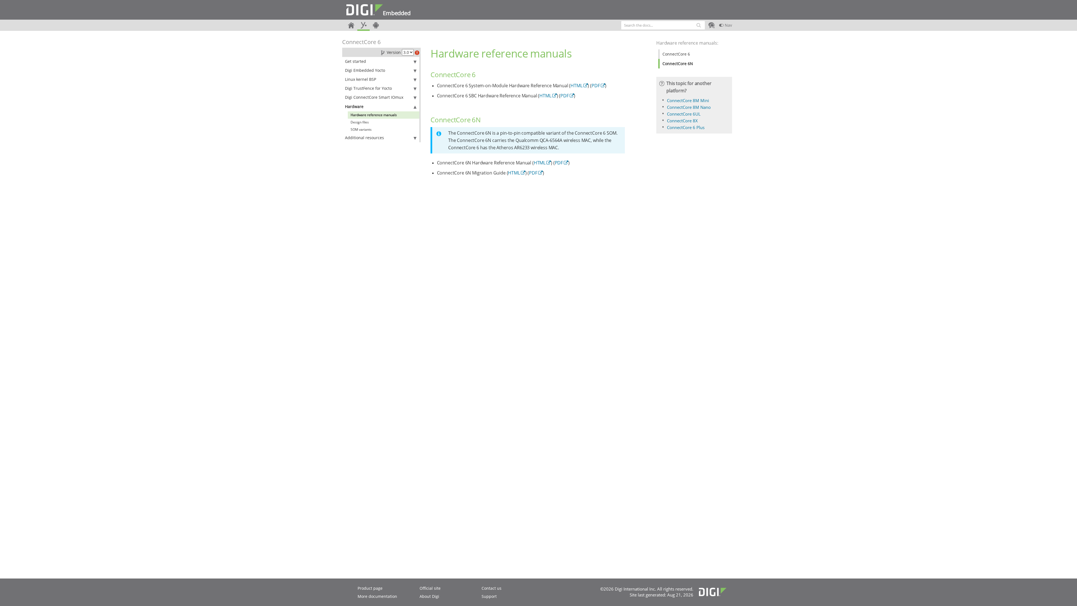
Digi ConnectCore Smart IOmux (374, 97)
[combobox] (663, 25)
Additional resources (364, 137)
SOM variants (361, 129)
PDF (596, 85)
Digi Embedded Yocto (365, 70)
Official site (430, 588)
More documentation (377, 596)
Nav (728, 25)
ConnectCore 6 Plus (686, 127)
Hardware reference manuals (374, 115)
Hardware (354, 106)
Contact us (491, 588)
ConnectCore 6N (677, 63)
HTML (576, 85)
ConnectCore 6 (361, 42)
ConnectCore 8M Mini (688, 100)
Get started (355, 61)
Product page (370, 588)
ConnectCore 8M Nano (689, 107)
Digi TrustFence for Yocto (368, 88)
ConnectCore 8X (682, 120)
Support (489, 596)
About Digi (429, 596)
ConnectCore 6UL (684, 114)
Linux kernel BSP (360, 79)
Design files (360, 122)
